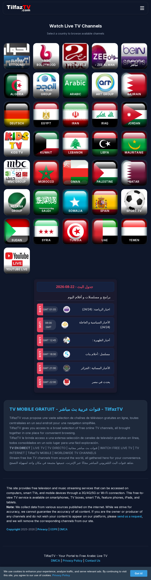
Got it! (139, 573)
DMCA (63, 529)
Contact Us (92, 560)
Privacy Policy (72, 560)
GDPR (53, 529)
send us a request (129, 516)
